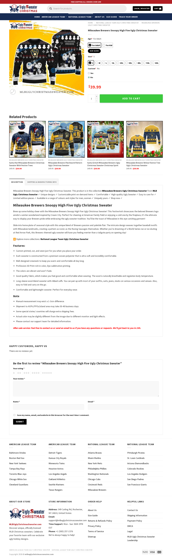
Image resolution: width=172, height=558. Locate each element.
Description (17, 182)
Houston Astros (56, 468)
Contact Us (132, 510)
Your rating (18, 368)
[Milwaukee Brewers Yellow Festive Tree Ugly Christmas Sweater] (145, 139)
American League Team (53, 17)
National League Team (79, 17)
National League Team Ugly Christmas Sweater (117, 23)
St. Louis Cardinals (136, 458)
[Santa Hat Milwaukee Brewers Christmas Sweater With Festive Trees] (27, 139)
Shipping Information (137, 515)
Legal (129, 531)
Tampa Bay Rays (17, 468)
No (91, 77)
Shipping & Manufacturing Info (42, 182)
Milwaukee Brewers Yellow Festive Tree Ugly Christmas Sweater (143, 164)
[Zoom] (13, 92)
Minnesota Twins (57, 463)
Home (37, 17)
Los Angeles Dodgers (137, 473)
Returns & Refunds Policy (100, 520)
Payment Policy (134, 520)
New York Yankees (17, 463)
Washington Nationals (98, 473)
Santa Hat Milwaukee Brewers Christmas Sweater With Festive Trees (26, 164)
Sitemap (92, 536)
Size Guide (111, 17)
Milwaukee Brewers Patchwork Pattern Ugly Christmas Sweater (65, 164)
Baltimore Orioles (17, 452)
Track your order (128, 17)
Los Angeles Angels (58, 473)
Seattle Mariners (56, 484)
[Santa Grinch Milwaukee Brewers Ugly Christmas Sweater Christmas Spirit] (106, 139)
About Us (100, 17)
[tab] (17, 182)
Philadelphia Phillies (97, 468)
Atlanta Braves (95, 452)
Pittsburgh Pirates (136, 452)
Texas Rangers (55, 489)
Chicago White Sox (18, 479)
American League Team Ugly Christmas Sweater (29, 550)
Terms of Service (96, 531)
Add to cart (131, 98)
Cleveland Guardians (18, 484)
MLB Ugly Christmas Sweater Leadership (141, 538)
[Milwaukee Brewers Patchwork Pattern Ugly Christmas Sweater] (66, 139)
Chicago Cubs (94, 479)
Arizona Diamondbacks (138, 463)
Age (90, 38)
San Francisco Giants (137, 484)
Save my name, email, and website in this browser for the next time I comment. (53, 415)
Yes (91, 73)
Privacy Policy (94, 526)
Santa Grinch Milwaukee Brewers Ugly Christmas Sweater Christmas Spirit (103, 164)
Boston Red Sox (16, 458)
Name (16, 401)
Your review (19, 378)
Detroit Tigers (55, 452)
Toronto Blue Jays (17, 473)
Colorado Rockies (135, 468)
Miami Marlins (94, 458)
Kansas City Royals (57, 458)
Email (91, 401)
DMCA (130, 526)
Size (90, 56)
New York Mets (95, 463)
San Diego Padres (135, 479)
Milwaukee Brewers (97, 489)
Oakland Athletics (57, 479)
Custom (92, 68)
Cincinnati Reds (95, 484)
